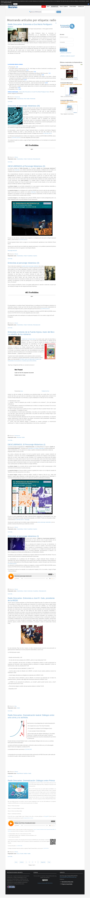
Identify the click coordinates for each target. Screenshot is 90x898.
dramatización (37, 159)
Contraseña (62, 42)
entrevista (33, 98)
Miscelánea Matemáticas (66, 100)
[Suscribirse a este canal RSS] (56, 23)
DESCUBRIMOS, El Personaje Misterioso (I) (26, 444)
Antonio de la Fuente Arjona (29, 339)
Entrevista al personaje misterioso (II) (23, 263)
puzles (35, 255)
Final (49, 862)
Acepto (15, 4)
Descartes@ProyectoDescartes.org (68, 877)
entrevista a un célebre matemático (36, 448)
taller (26, 853)
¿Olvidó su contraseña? (65, 52)
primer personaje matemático (44, 522)
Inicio (16, 862)
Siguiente (43, 862)
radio (28, 98)
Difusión (16, 157)
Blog (15, 706)
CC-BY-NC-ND (28, 749)
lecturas (19, 437)
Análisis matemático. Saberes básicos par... (69, 85)
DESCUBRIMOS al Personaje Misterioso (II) (26, 166)
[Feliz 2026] (71, 108)
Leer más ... (10, 101)
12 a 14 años (20, 853)
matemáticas (20, 159)
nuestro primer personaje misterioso (30, 266)
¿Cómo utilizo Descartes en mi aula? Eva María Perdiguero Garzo (34, 91)
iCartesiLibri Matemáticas (66, 65)
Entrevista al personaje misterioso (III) (24, 106)
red (25, 98)
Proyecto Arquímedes (66, 884)
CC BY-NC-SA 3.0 (16, 137)
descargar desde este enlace (28, 817)
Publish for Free (45, 391)
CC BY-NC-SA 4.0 (47, 133)
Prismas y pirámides (66, 67)
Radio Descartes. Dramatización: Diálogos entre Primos (31, 780)
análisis (26, 773)
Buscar (58, 12)
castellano (30, 255)
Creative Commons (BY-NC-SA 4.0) (45, 883)
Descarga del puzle (12, 250)
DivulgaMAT (46, 816)
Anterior (22, 862)
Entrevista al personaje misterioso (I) (23, 536)
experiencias (20, 98)
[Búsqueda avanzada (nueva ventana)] (67, 26)
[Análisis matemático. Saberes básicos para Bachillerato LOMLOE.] (71, 91)
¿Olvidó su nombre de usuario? (67, 56)
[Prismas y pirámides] (71, 73)
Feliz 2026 (63, 101)
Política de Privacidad (7, 2)
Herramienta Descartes (67, 882)
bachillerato (20, 773)
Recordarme (62, 47)
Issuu (21, 391)
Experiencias (17, 96)
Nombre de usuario (64, 37)
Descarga (27, 519)
